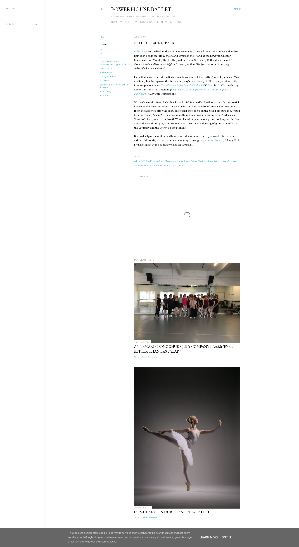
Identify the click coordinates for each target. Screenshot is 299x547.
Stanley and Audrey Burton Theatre (150, 165)
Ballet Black (106, 72)
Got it (227, 537)
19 (101, 57)
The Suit (104, 95)
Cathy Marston (108, 76)
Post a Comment (149, 357)
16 (101, 49)
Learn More (208, 537)
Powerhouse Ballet (141, 9)
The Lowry (105, 91)
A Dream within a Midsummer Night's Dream (115, 63)
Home (115, 22)
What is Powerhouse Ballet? (139, 22)
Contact (175, 22)
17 (101, 53)
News (164, 22)
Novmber (105, 80)
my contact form (211, 140)
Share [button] (103, 37)
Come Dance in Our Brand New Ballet (172, 511)
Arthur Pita (106, 68)
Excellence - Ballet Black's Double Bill (182, 85)
